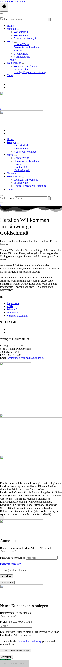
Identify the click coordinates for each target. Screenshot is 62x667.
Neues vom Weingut (25, 38)
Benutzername (15, 612)
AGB (10, 306)
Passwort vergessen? (11, 563)
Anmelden (6, 576)
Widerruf (12, 309)
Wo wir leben (21, 34)
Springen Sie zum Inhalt (13, 1)
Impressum (13, 303)
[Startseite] (21, 105)
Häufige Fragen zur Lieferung (30, 72)
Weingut (11, 28)
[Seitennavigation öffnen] (4, 7)
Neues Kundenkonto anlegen (15, 650)
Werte (10, 41)
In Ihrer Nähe (21, 69)
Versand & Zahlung (17, 315)
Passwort (12, 557)
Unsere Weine (21, 44)
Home (10, 25)
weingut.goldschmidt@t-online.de (26, 357)
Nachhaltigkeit (22, 56)
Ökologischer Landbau (26, 47)
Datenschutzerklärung (29, 641)
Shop (10, 75)
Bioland (18, 50)
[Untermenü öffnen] (18, 29)
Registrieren (7, 582)
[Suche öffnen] (1, 17)
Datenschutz (13, 312)
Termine (11, 59)
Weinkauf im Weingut (26, 66)
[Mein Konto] (1, 13)
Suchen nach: (7, 19)
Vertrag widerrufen (14, 663)
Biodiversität (21, 53)
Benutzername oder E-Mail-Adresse (27, 548)
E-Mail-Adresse (16, 622)
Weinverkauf (14, 62)
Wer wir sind (21, 31)
